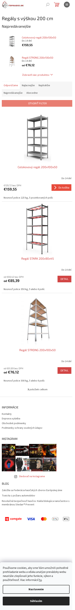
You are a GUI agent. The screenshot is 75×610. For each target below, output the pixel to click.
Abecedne (32, 93)
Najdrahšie (44, 85)
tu (40, 580)
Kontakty (7, 414)
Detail (64, 278)
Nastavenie (36, 589)
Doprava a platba (11, 418)
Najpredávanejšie (13, 93)
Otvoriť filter (37, 103)
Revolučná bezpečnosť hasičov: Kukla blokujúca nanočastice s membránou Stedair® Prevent (36, 502)
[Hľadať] (47, 4)
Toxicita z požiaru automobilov (18, 495)
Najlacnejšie (28, 85)
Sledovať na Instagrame (32, 476)
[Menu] (66, 4)
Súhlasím (36, 601)
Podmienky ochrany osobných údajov (22, 428)
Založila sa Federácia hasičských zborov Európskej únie (32, 490)
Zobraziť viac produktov (35, 74)
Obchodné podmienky (14, 423)
